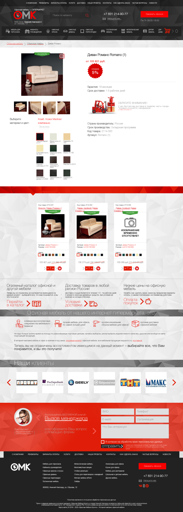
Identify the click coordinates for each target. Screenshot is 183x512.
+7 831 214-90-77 (116, 14)
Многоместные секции (83, 467)
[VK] (141, 486)
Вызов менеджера (66, 418)
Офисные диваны (50, 474)
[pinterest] (147, 486)
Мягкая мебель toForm (83, 478)
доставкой (137, 341)
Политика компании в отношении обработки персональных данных (91, 500)
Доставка (81, 3)
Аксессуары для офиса (115, 464)
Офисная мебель (15, 44)
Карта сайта (63, 507)
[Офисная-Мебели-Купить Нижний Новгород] (25, 19)
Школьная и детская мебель (117, 474)
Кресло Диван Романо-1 (50, 208)
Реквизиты (44, 3)
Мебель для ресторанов (115, 471)
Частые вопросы (139, 3)
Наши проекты (94, 3)
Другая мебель (111, 478)
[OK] (144, 486)
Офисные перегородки (51, 478)
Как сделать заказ (122, 3)
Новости (153, 3)
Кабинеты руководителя (52, 467)
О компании (31, 3)
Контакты (107, 3)
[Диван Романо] (42, 74)
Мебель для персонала (52, 464)
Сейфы (77, 481)
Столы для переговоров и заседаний (88, 474)
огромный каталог (74, 341)
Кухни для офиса (112, 467)
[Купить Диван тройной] (135, 268)
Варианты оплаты (59, 3)
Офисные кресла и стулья (53, 471)
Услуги (72, 3)
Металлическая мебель (83, 464)
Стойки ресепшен (81, 471)
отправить (111, 446)
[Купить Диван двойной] (97, 268)
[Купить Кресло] (58, 268)
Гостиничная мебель (51, 481)
